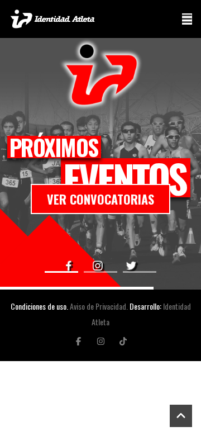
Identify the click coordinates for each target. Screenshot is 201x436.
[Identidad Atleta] (52, 19)
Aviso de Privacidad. (99, 306)
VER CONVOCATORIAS (100, 199)
